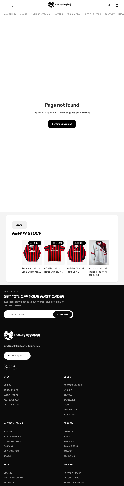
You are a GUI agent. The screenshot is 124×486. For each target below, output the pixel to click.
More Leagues (72, 414)
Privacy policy (73, 473)
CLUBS (23, 14)
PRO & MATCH (74, 14)
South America (12, 436)
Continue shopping (62, 124)
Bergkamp (70, 456)
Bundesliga (70, 409)
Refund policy (72, 478)
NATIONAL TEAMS (40, 14)
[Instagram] (7, 367)
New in (7, 385)
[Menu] (5, 5)
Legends (68, 431)
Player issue (11, 400)
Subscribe (63, 314)
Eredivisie (69, 400)
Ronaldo (69, 441)
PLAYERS (58, 14)
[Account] (109, 5)
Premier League (73, 385)
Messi (67, 436)
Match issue (11, 395)
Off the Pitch (93, 14)
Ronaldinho (71, 446)
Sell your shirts (14, 478)
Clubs (67, 377)
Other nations (12, 441)
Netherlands (11, 451)
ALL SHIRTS (10, 14)
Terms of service (74, 482)
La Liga (68, 390)
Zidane (68, 451)
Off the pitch (12, 405)
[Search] (11, 5)
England (9, 446)
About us (9, 482)
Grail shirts (11, 390)
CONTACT (110, 14)
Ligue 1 (68, 405)
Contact (9, 473)
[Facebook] (14, 367)
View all (19, 225)
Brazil (7, 456)
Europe (8, 431)
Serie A (68, 395)
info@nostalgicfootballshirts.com (22, 346)
